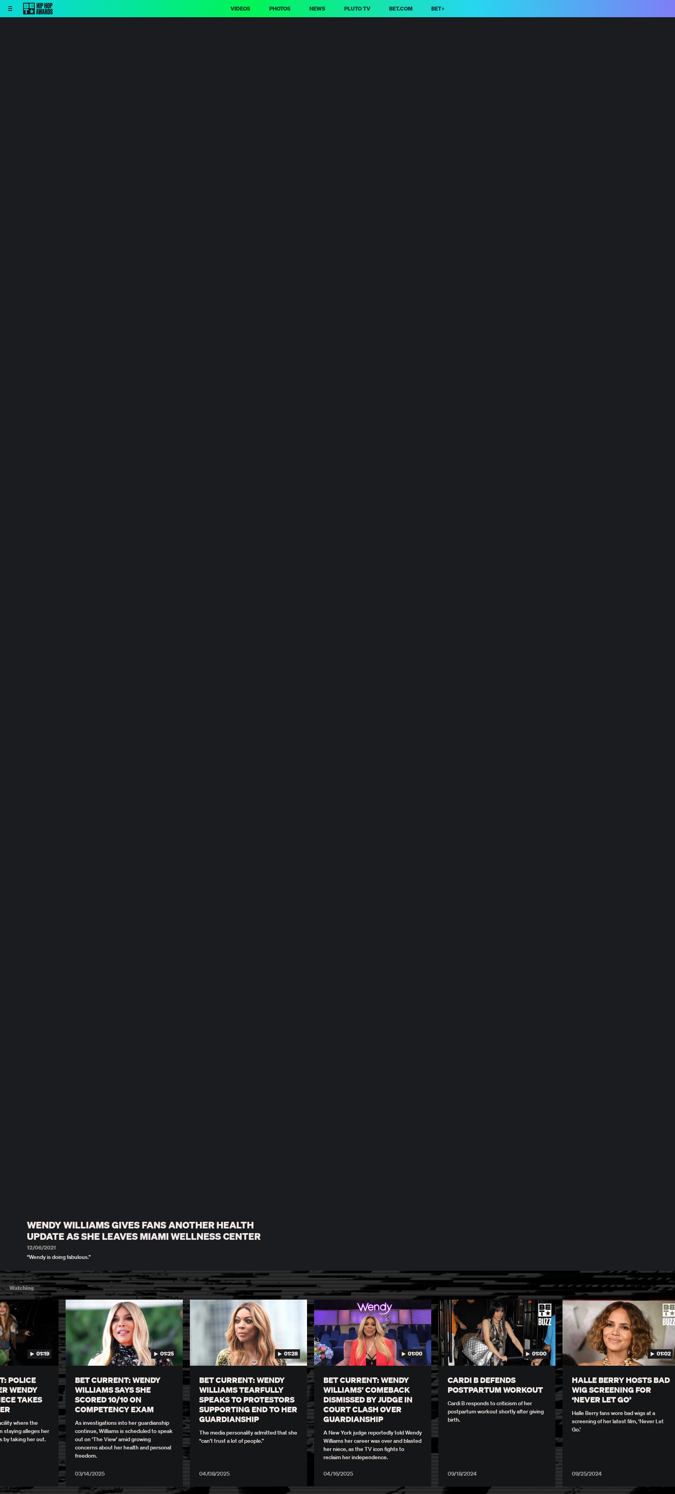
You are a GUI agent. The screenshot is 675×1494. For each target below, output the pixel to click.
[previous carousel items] (15, 1349)
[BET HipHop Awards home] (38, 12)
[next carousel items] (659, 1349)
